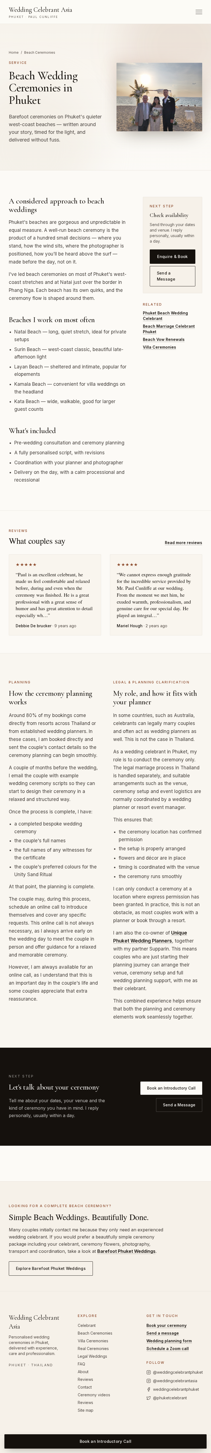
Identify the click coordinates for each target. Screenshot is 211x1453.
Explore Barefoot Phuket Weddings (51, 1268)
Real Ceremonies (93, 1348)
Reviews (85, 1379)
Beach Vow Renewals (164, 339)
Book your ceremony (166, 1325)
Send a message (162, 1333)
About (83, 1371)
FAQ (81, 1364)
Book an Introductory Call (171, 1088)
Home (14, 52)
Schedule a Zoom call (167, 1348)
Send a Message (166, 276)
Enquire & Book (172, 256)
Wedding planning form (169, 1340)
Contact (85, 1387)
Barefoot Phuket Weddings (126, 1251)
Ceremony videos (94, 1394)
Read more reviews (183, 542)
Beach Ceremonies (95, 1333)
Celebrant (87, 1325)
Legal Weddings (92, 1356)
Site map (85, 1410)
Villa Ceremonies (159, 347)
